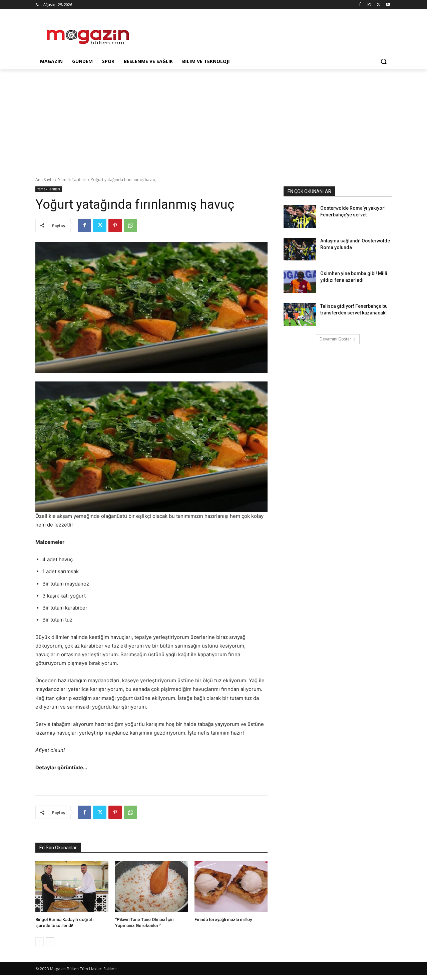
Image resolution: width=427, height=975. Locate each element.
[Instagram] (369, 5)
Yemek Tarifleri (72, 179)
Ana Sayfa (44, 179)
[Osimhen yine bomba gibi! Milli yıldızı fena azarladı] (300, 281)
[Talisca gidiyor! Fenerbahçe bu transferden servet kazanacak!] (300, 314)
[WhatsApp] (130, 225)
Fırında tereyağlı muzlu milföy (223, 919)
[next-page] (50, 941)
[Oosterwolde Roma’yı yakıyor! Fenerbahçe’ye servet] (300, 216)
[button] (384, 61)
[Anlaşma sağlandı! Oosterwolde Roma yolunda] (300, 249)
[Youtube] (388, 5)
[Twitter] (378, 5)
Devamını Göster (335, 339)
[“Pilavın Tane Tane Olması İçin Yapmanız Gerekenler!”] (151, 886)
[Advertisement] (263, 34)
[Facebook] (360, 5)
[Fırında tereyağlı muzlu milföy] (231, 886)
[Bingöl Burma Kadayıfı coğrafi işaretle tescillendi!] (71, 886)
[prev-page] (39, 941)
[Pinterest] (115, 225)
